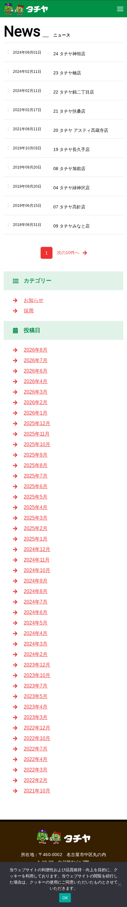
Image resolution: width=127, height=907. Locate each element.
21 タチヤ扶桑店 (69, 111)
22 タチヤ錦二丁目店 (73, 92)
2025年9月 (35, 455)
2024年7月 (35, 601)
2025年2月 (35, 528)
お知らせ (33, 300)
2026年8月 (35, 350)
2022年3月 (35, 769)
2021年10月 (37, 790)
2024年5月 (35, 622)
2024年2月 (35, 654)
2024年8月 (35, 591)
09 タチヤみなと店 (71, 226)
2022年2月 (35, 780)
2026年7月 (35, 360)
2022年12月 (37, 727)
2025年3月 (35, 517)
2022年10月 (37, 738)
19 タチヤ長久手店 (71, 149)
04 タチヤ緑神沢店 (71, 187)
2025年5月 (35, 496)
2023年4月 (35, 706)
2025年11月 (37, 434)
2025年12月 (37, 423)
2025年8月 (35, 465)
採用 (29, 310)
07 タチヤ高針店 (69, 206)
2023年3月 (35, 717)
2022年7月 (35, 748)
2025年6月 (35, 486)
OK (65, 897)
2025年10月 (37, 444)
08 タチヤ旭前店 (69, 168)
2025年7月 (35, 476)
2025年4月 (35, 507)
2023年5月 (35, 696)
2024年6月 (35, 612)
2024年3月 (35, 643)
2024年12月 (37, 549)
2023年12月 (37, 664)
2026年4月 (35, 381)
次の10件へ (68, 252)
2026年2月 (35, 402)
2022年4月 (35, 759)
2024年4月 (35, 633)
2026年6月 (35, 371)
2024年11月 (37, 559)
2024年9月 (35, 580)
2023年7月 (35, 685)
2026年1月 (35, 413)
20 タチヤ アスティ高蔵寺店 (80, 130)
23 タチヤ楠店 (67, 72)
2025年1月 (35, 538)
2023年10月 (37, 675)
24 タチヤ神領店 (69, 53)
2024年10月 (37, 570)
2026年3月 (35, 392)
